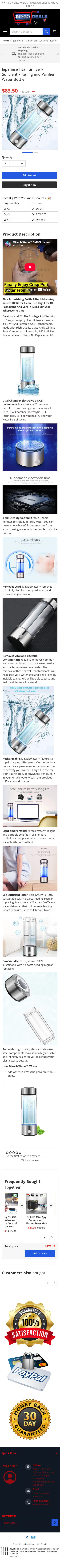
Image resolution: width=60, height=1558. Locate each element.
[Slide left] (2, 54)
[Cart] (54, 31)
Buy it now (29, 185)
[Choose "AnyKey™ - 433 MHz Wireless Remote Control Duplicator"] (15, 1195)
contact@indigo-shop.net (41, 1494)
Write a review (30, 1160)
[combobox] (30, 31)
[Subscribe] (55, 1522)
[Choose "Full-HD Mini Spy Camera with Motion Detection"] (44, 1195)
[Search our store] (46, 31)
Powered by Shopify (38, 1544)
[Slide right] (58, 54)
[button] (5, 31)
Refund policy (30, 1549)
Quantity (7, 157)
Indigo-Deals (24, 1544)
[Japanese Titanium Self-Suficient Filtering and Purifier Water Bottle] (27, 152)
